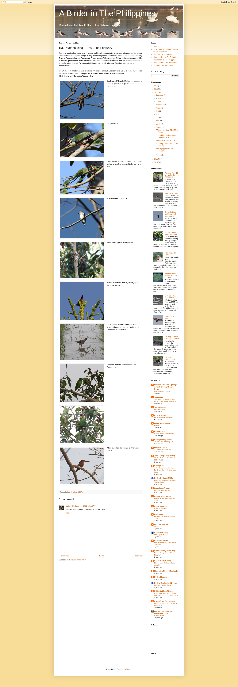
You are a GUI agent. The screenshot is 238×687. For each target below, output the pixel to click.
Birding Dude (159, 466)
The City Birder (160, 407)
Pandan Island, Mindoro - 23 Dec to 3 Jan (171, 275)
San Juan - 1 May (171, 193)
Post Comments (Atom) (77, 560)
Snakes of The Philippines (163, 66)
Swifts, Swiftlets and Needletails (171, 213)
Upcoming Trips (159, 409)
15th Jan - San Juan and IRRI (170, 297)
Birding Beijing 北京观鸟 (163, 478)
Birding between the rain (162, 490)
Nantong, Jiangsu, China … (163, 585)
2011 (156, 159)
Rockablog (158, 514)
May (157, 118)
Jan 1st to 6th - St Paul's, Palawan (171, 233)
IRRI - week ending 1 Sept (170, 358)
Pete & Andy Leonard (162, 423)
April (158, 121)
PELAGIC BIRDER (161, 524)
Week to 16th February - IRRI (166, 140)
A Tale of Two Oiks (160, 508)
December (160, 95)
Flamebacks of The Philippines (164, 60)
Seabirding (158, 397)
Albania (156, 526)
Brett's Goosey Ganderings (165, 551)
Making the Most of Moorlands (166, 571)
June (158, 114)
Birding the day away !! (163, 440)
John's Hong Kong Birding (164, 456)
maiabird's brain (160, 448)
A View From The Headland (164, 601)
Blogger (129, 669)
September (160, 105)
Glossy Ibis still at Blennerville (164, 433)
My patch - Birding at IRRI (162, 54)
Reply (68, 513)
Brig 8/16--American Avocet (163, 417)
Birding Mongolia (160, 577)
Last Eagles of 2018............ (163, 535)
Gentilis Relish (159, 615)
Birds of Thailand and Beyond (165, 583)
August (158, 108)
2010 (156, 162)
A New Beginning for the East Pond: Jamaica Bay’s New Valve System (165, 470)
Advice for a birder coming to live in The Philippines (165, 50)
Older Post (138, 556)
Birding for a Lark (161, 541)
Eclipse (156, 425)
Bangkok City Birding (162, 561)
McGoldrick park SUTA (162, 391)
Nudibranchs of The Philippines (165, 63)
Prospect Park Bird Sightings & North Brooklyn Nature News (165, 387)
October (159, 101)
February (159, 127)
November (160, 98)
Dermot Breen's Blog (162, 496)
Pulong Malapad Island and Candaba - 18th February (165, 136)
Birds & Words (160, 415)
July (157, 111)
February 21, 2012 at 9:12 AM (84, 506)
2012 (156, 92)
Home (101, 556)
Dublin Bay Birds (160, 506)
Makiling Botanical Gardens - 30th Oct (172, 338)
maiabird (69, 506)
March (158, 124)
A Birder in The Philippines (107, 13)
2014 (156, 86)
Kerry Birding (159, 432)
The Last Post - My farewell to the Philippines (171, 175)
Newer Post (64, 556)
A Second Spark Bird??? (162, 450)
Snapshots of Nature (162, 488)
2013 (156, 89)
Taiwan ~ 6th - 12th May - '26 (164, 442)
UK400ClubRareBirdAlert (164, 591)
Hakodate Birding (161, 533)
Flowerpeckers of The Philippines (165, 57)
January (159, 155)
